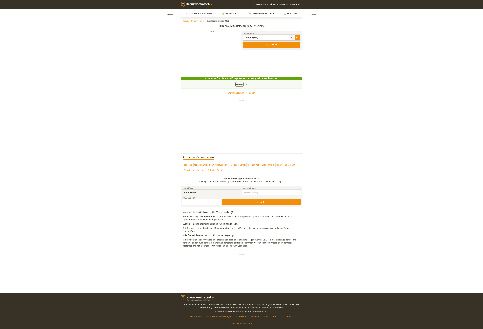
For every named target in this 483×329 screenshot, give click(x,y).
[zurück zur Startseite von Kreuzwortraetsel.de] (197, 4)
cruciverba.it (287, 316)
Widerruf (254, 316)
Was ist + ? (189, 198)
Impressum (240, 316)
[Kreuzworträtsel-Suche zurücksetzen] (291, 37)
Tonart (279, 164)
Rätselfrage (249, 33)
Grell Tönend (268, 164)
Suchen (273, 44)
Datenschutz (196, 316)
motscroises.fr (270, 316)
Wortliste (292, 13)
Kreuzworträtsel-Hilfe (200, 13)
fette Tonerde (200, 164)
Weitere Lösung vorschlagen (241, 92)
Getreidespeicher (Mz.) (195, 170)
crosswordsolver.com (241, 323)
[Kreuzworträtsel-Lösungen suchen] (297, 37)
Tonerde (188, 164)
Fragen (202, 21)
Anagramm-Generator (263, 13)
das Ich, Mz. (253, 164)
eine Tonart (290, 164)
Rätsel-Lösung (249, 188)
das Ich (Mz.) (240, 164)
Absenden (261, 202)
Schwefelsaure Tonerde (220, 164)
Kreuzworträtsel (190, 21)
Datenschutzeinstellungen (218, 316)
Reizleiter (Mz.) (215, 170)
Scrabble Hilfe (232, 13)
